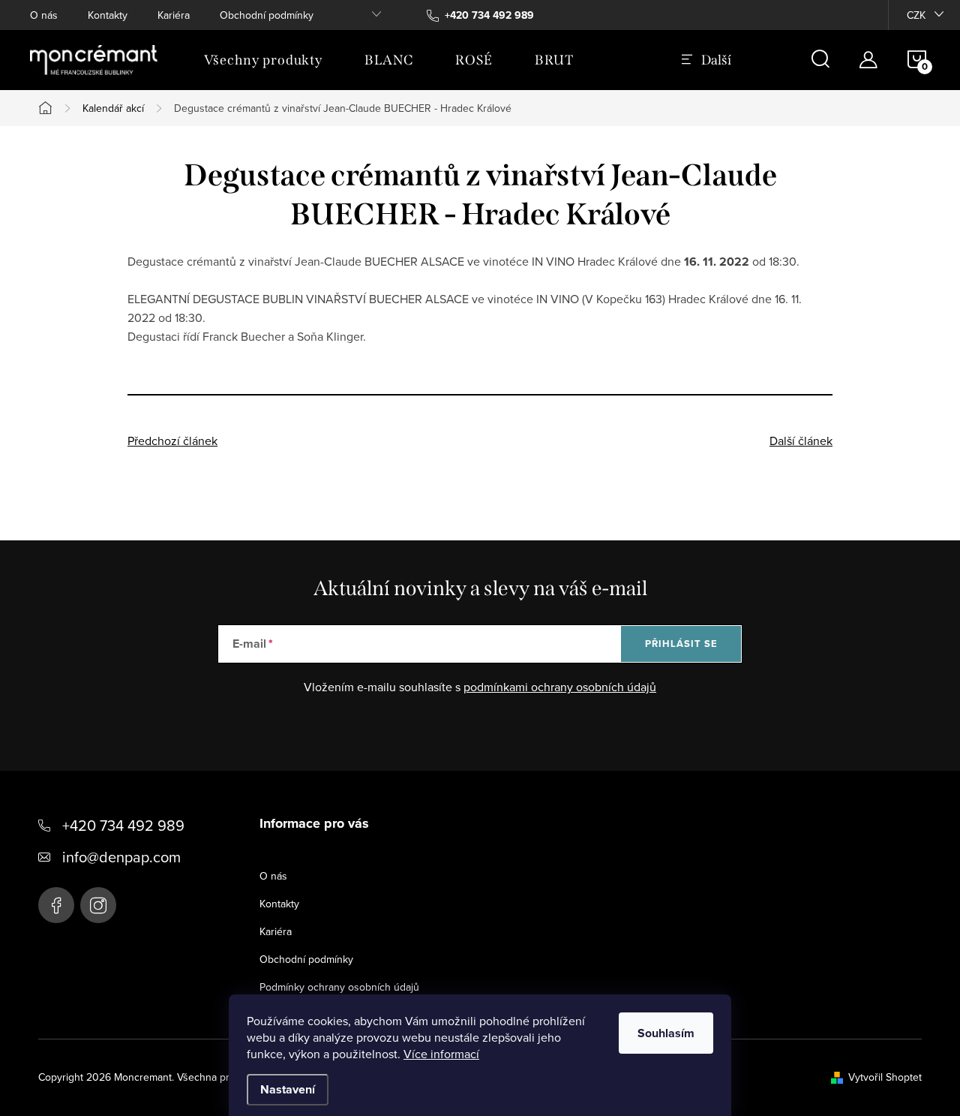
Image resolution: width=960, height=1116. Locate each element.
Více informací (441, 1053)
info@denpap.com (121, 857)
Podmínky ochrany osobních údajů (339, 986)
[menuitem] (263, 60)
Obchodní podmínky (267, 15)
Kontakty (108, 15)
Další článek (801, 440)
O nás (44, 15)
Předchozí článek (173, 440)
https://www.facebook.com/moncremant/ (56, 905)
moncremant (98, 905)
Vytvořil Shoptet (885, 1076)
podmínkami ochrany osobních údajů (560, 686)
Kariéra (174, 15)
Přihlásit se (681, 643)
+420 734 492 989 (123, 825)
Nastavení (287, 1089)
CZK (916, 15)
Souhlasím (666, 1033)
